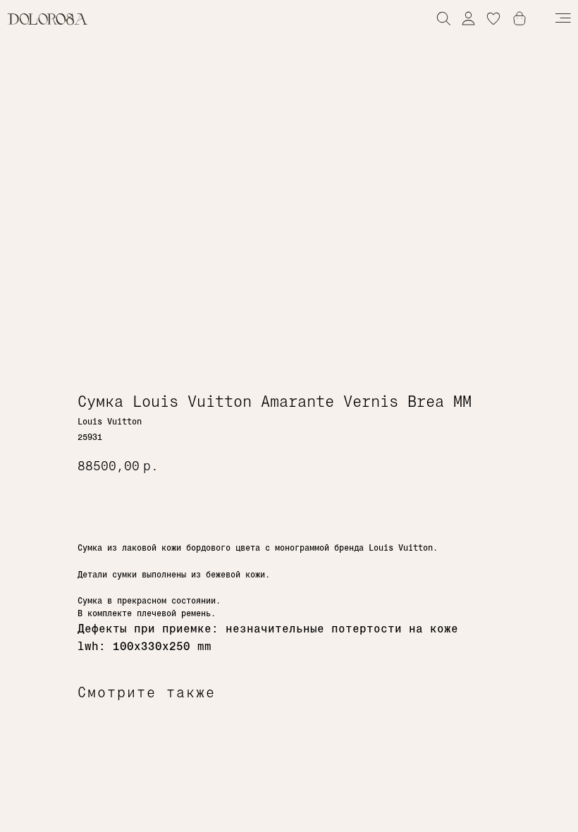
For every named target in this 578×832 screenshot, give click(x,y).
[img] (468, 18)
